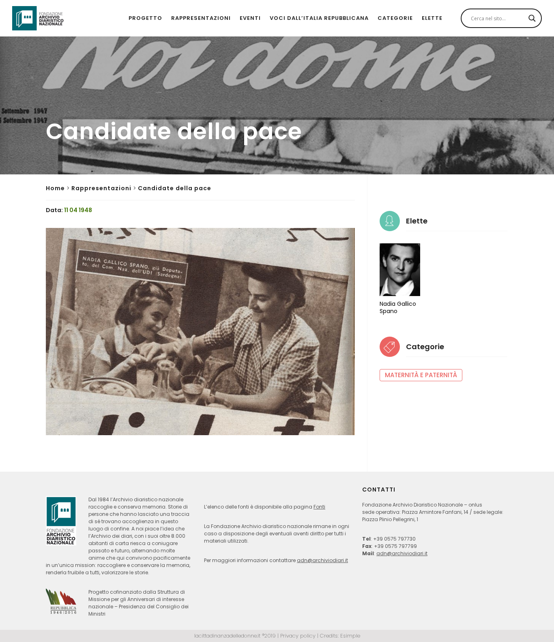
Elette (432, 18)
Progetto (145, 18)
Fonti (319, 506)
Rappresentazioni (201, 18)
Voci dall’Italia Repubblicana (319, 18)
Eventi (250, 18)
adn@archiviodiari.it (322, 560)
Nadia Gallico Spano (398, 307)
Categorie (395, 18)
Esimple (350, 636)
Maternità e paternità (421, 375)
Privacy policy (298, 636)
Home (55, 188)
